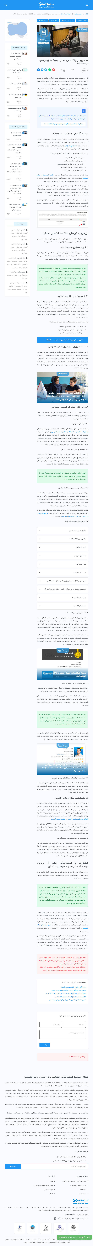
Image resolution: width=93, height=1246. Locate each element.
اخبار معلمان (78, 14)
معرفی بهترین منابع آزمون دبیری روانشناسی (70, 997)
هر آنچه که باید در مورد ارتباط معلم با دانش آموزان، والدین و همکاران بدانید (14, 189)
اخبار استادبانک (65, 14)
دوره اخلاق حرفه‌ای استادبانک (43, 1185)
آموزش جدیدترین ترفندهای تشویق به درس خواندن (15, 56)
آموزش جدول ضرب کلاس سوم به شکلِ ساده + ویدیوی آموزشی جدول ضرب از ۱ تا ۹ (14, 169)
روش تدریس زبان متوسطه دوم (16, 134)
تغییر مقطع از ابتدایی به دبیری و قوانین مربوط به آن (67, 1000)
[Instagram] (55, 1218)
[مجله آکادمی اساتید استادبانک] (46, 5)
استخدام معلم (42, 21)
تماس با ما (82, 1194)
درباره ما (83, 1190)
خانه (86, 14)
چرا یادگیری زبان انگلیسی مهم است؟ (73, 987)
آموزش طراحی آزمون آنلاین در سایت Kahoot (17, 275)
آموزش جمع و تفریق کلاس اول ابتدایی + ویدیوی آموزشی (15, 207)
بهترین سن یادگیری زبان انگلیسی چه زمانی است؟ (68, 990)
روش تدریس (48, 1190)
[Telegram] (59, 1218)
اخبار (51, 1194)
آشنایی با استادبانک (67, 21)
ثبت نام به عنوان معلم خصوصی (74, 1237)
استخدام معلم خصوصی (78, 1185)
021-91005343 (70, 1215)
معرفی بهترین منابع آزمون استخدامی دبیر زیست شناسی (66, 993)
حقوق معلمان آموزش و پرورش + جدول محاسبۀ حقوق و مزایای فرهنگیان (14, 149)
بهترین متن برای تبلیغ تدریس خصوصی (14, 71)
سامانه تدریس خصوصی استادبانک (74, 1181)
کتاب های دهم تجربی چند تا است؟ (14, 109)
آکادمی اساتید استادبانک (83, 70)
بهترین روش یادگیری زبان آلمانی (15, 96)
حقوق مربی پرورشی (15, 83)
